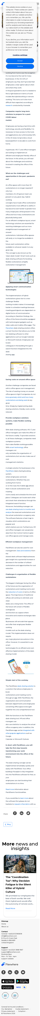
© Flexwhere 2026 (8, 1013)
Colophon (21, 1011)
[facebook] (15, 813)
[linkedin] (21, 813)
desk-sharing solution (25, 686)
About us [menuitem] (4, 926)
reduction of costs (15, 592)
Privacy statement (8, 1011)
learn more (24, 798)
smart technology (16, 447)
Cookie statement (22, 1009)
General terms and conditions (12, 1007)
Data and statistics (24, 551)
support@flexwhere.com (10, 952)
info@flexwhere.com (9, 936)
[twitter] (28, 813)
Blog (9, 824)
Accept (20, 61)
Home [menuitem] (3, 924)
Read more (10, 789)
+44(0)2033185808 (15, 934)
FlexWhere (10, 471)
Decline (20, 66)
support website (7, 959)
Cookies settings (20, 55)
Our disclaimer (6, 1009)
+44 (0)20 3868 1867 (15, 950)
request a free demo (22, 804)
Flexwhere (10, 328)
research (9, 105)
